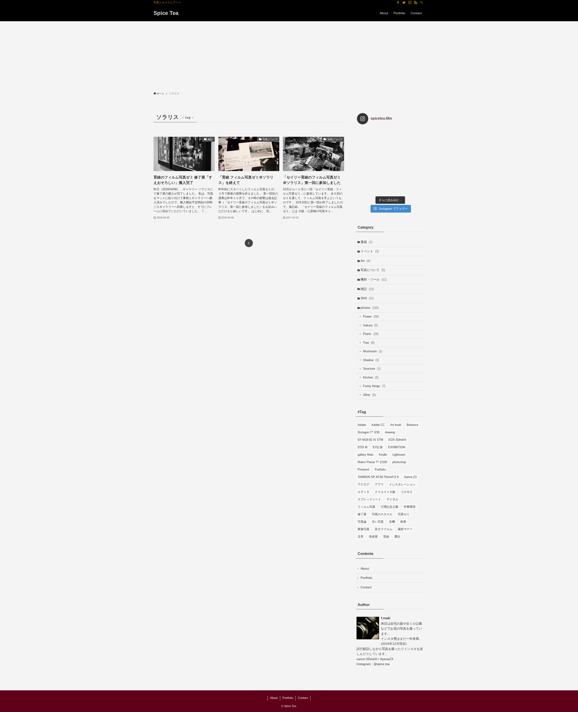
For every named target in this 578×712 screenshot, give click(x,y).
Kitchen (370, 377)
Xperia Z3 (410, 477)
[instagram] (410, 2)
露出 (397, 536)
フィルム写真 (366, 506)
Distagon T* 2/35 (369, 432)
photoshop (399, 462)
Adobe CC (378, 425)
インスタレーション (402, 484)
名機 (392, 521)
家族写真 (363, 529)
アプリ (379, 484)
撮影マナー (405, 529)
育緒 (386, 536)
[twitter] (404, 2)
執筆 (403, 521)
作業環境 (409, 506)
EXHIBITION (396, 447)
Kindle (383, 454)
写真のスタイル (382, 514)
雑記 (367, 289)
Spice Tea (166, 13)
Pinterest (363, 469)
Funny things (374, 386)
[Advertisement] (289, 55)
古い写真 (378, 521)
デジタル (392, 499)
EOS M (362, 447)
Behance (412, 425)
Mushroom (372, 351)
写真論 (362, 521)
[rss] (416, 2)
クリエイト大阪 (385, 492)
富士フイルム (383, 529)
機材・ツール (374, 279)
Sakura (370, 325)
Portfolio (380, 469)
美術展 (373, 536)
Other (369, 395)
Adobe (362, 425)
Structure (371, 368)
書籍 (366, 242)
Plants (370, 334)
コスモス (407, 492)
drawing (390, 432)
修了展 (362, 514)
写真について (373, 270)
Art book (395, 425)
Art (365, 260)
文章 (361, 536)
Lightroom (398, 454)
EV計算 (378, 447)
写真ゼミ (404, 514)
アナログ (363, 484)
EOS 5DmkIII (397, 439)
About (365, 568)
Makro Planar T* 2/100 (372, 462)
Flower (371, 316)
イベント (370, 251)
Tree (368, 342)
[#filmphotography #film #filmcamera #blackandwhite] (368, 139)
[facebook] (398, 2)
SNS (367, 298)
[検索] (421, 2)
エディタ (363, 492)
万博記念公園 (389, 506)
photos (370, 307)
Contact (366, 587)
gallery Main (365, 454)
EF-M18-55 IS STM (370, 439)
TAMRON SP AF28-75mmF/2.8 (378, 477)
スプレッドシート (369, 499)
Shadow (371, 360)
